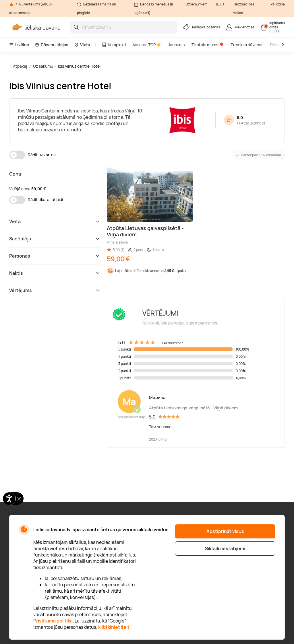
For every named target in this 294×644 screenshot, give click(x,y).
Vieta (85, 44)
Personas (19, 256)
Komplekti (117, 44)
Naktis (16, 273)
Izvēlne (22, 44)
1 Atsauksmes (251, 123)
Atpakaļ (20, 66)
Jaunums (176, 44)
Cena (15, 174)
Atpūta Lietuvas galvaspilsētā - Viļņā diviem (193, 408)
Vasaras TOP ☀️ (147, 44)
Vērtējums (20, 290)
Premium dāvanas (247, 44)
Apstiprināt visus (225, 531)
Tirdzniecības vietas (243, 8)
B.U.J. (220, 4)
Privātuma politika (53, 621)
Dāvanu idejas (54, 44)
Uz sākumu (43, 66)
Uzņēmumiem (196, 4)
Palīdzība (277, 4)
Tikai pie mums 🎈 (208, 44)
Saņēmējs (20, 239)
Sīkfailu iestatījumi (225, 548)
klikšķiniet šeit (113, 627)
